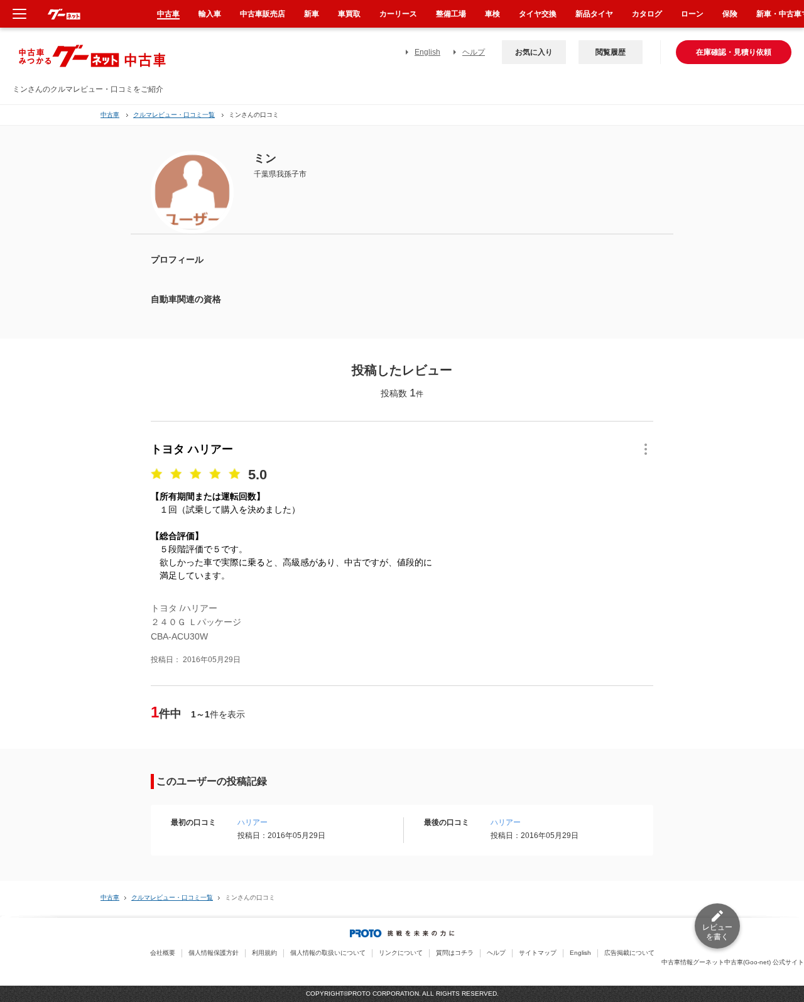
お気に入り (534, 52)
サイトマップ (538, 952)
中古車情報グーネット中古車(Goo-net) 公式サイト (732, 962)
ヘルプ (473, 52)
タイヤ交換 (538, 13)
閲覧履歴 (610, 52)
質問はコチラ (455, 952)
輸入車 (209, 13)
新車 (311, 13)
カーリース (398, 13)
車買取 (349, 13)
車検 (492, 13)
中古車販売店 (262, 13)
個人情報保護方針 (213, 952)
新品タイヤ (594, 13)
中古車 (109, 114)
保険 (729, 13)
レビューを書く (717, 932)
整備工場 (451, 13)
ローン (692, 13)
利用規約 (264, 952)
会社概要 (162, 952)
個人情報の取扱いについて (328, 952)
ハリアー (252, 822)
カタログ (647, 13)
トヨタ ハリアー (192, 449)
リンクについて (401, 952)
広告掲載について (629, 952)
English (427, 52)
